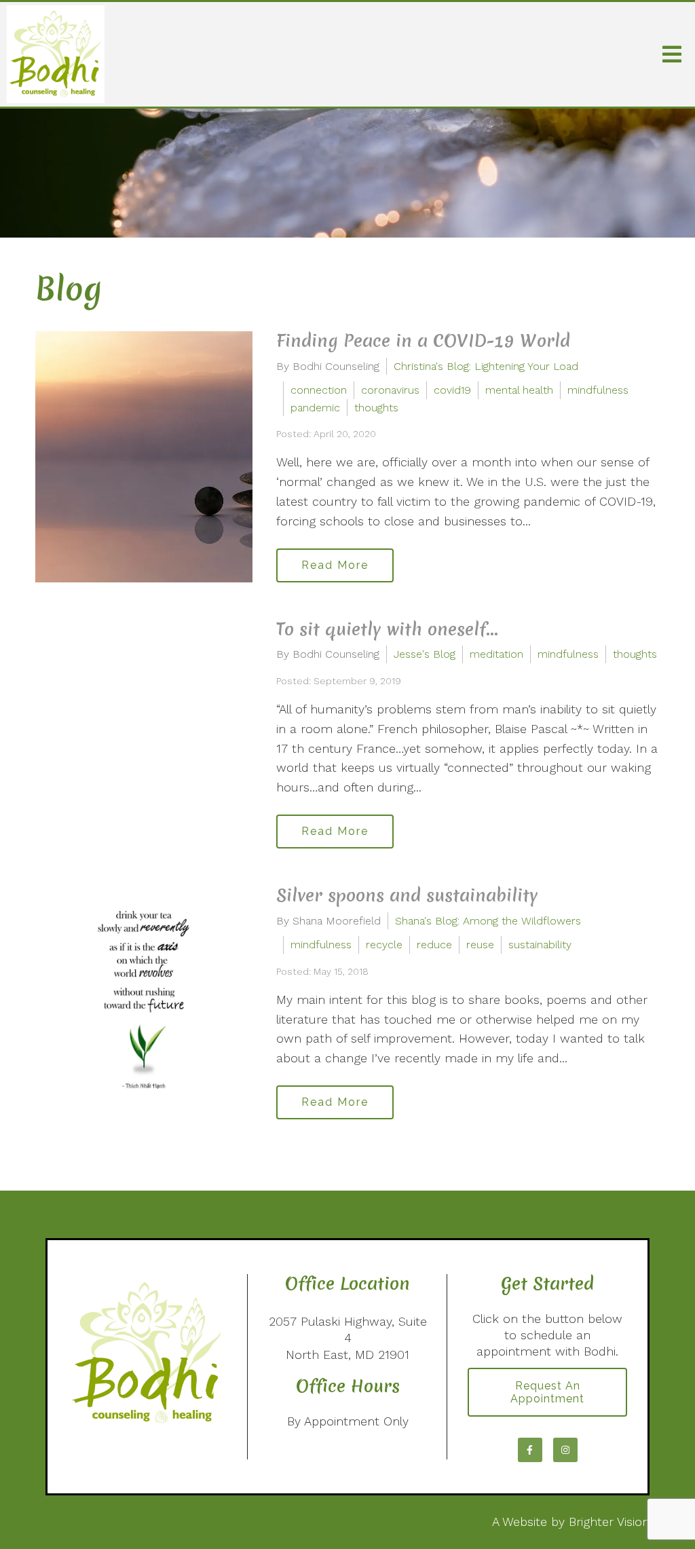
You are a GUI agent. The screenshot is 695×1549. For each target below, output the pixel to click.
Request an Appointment (547, 1392)
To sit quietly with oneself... (387, 629)
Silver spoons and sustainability (407, 895)
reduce (434, 944)
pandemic (315, 407)
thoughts (376, 407)
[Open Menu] (671, 54)
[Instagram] (565, 1450)
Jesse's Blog (424, 654)
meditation (496, 654)
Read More (335, 565)
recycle (384, 944)
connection (318, 390)
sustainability (539, 944)
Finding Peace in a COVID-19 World (423, 340)
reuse (480, 944)
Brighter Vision (609, 1521)
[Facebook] (530, 1450)
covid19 (452, 390)
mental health (519, 390)
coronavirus (390, 390)
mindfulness (597, 390)
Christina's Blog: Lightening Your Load (486, 366)
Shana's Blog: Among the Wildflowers (488, 920)
